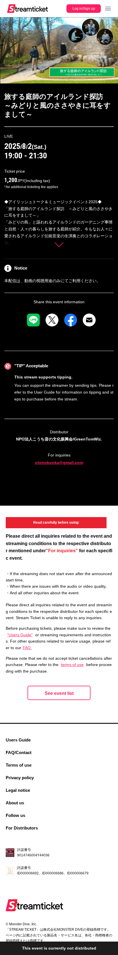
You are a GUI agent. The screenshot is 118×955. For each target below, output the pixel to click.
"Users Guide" (20, 635)
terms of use (72, 664)
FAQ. (27, 647)
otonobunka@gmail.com (59, 462)
